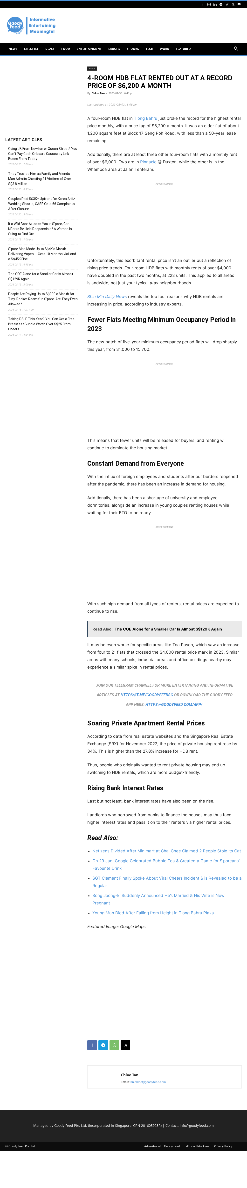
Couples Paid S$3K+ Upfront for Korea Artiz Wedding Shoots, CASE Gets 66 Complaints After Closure (41, 204)
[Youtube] (239, 4)
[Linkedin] (215, 4)
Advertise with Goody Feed (162, 1146)
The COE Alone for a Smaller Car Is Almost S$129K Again (40, 276)
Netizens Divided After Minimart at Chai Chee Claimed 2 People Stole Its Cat (166, 851)
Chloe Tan (98, 93)
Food (65, 49)
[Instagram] (209, 4)
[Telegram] (221, 4)
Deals (50, 49)
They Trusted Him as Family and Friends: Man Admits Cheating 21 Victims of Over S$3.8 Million (39, 179)
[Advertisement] (164, 221)
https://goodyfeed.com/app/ (173, 704)
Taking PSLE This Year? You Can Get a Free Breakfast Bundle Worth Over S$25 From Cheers (41, 324)
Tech (149, 49)
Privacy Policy (223, 1146)
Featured (183, 49)
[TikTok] (227, 4)
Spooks (133, 49)
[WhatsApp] (114, 1045)
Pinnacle (149, 161)
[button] (236, 49)
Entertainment (89, 49)
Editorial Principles (197, 1146)
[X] (233, 4)
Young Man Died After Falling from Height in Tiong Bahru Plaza (153, 912)
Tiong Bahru (145, 118)
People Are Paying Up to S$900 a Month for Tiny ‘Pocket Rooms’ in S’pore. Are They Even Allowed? (43, 299)
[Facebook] (203, 4)
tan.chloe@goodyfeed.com (148, 1082)
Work (164, 49)
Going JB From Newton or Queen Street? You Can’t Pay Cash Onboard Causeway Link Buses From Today (42, 154)
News (13, 49)
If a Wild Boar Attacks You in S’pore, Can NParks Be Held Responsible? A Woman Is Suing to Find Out (40, 229)
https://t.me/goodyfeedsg (147, 695)
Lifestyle (31, 49)
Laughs (114, 49)
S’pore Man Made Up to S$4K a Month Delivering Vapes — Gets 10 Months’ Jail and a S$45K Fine (42, 254)
